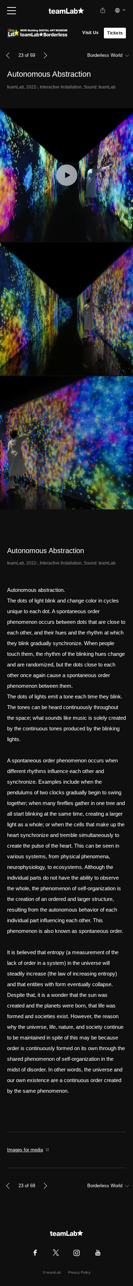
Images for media (25, 1149)
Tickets (115, 33)
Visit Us (90, 32)
